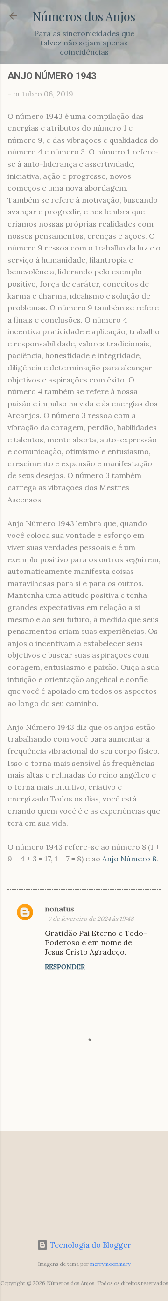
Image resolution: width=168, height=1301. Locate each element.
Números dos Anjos (84, 16)
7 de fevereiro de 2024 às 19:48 (91, 919)
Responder (65, 967)
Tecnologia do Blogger (89, 1245)
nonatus (59, 908)
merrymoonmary (110, 1264)
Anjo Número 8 (129, 858)
